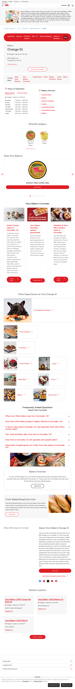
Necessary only (66, 685)
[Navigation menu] (2, 5)
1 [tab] (30, 196)
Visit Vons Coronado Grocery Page (56, 576)
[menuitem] (10, 37)
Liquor (55, 363)
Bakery (20, 395)
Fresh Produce (25, 363)
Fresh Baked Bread (47, 107)
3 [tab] (33, 196)
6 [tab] (39, 196)
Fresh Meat (23, 348)
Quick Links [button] (6, 661)
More (66, 37)
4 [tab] (35, 196)
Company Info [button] (7, 665)
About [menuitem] (65, 77)
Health (11, 1)
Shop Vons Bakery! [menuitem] (17, 79)
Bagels (43, 98)
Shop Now (39, 280)
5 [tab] (37, 196)
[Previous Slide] (2, 174)
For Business (25, 1)
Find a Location (39, 637)
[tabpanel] (37, 175)
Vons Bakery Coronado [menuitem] (26, 79)
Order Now (45, 187)
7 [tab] (41, 196)
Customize (25, 681)
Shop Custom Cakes (37, 69)
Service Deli (53, 395)
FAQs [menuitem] (46, 77)
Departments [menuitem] (37, 77)
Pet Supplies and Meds (42, 310)
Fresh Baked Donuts (48, 110)
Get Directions (12, 64)
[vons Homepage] (7, 5)
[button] (66, 5)
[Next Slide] (72, 174)
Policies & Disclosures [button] (10, 669)
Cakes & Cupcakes (47, 101)
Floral (54, 379)
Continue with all (54, 685)
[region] (37, 683)
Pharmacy (17, 1)
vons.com (61, 571)
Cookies (44, 104)
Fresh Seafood (26, 332)
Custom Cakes (46, 95)
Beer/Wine (23, 379)
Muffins (43, 113)
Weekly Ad (9, 611)
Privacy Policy (38, 681)
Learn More (62, 279)
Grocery (4, 1)
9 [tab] (44, 196)
